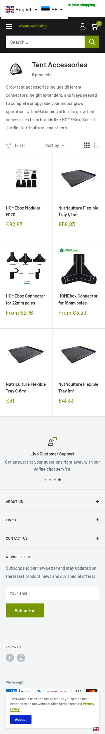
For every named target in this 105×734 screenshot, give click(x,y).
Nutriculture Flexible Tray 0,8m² (26, 387)
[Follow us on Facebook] (10, 658)
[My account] (82, 26)
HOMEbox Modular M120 (23, 211)
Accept (21, 719)
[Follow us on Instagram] (21, 658)
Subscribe (25, 610)
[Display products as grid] (87, 145)
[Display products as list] (96, 145)
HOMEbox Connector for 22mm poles (25, 299)
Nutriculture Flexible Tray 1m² (78, 387)
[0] (94, 26)
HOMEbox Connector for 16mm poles (78, 299)
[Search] (92, 42)
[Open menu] (9, 26)
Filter (20, 145)
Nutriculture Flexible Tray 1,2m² (78, 211)
